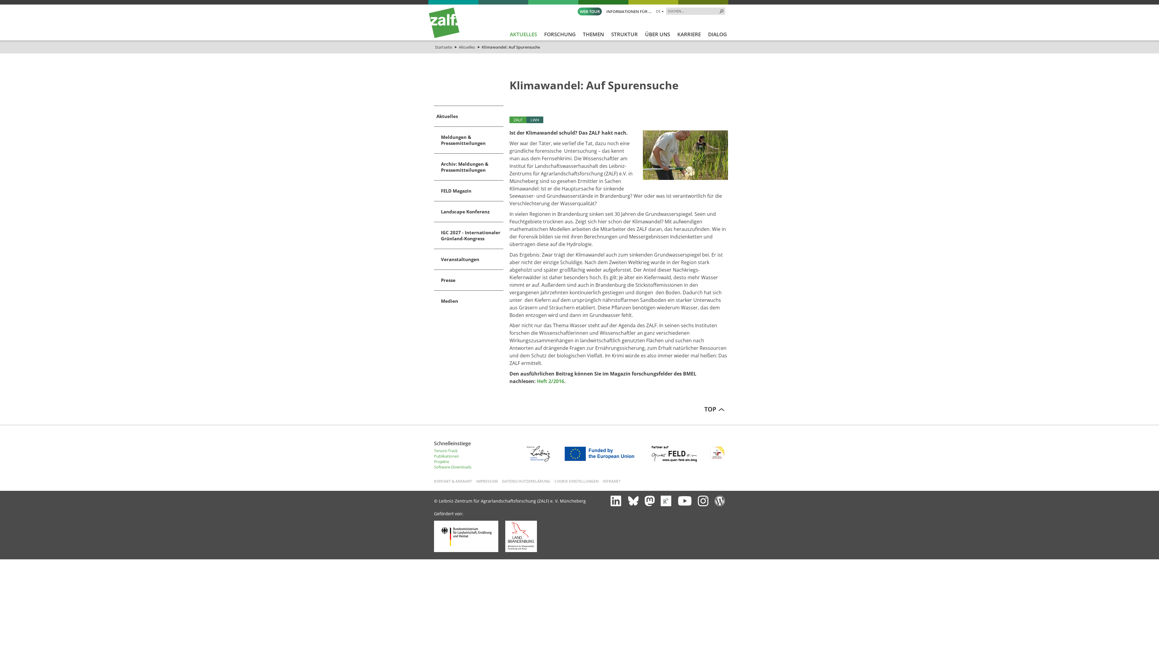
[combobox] (693, 11)
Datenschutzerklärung (526, 481)
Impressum (487, 481)
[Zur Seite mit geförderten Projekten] (602, 460)
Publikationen (446, 456)
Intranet (612, 481)
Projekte (441, 461)
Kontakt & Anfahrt (453, 481)
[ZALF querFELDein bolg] (719, 501)
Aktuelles (467, 47)
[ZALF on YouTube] (684, 501)
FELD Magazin (456, 191)
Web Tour (590, 11)
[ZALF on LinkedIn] (616, 501)
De (658, 11)
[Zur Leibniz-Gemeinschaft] (538, 460)
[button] (721, 11)
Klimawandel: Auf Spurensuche (511, 47)
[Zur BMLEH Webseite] (466, 550)
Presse (448, 280)
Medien (449, 301)
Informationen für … (629, 11)
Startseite (443, 47)
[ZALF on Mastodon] (650, 501)
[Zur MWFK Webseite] (521, 550)
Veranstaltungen (460, 259)
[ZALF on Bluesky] (633, 501)
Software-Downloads (452, 467)
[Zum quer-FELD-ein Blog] (674, 460)
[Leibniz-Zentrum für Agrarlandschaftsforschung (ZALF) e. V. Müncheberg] (444, 36)
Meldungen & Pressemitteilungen (463, 140)
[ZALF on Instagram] (703, 501)
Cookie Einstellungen (576, 481)
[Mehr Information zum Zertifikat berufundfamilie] (717, 460)
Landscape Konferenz (465, 212)
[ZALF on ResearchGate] (666, 501)
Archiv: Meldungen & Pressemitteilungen (464, 167)
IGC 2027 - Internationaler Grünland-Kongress (470, 235)
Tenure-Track (446, 450)
